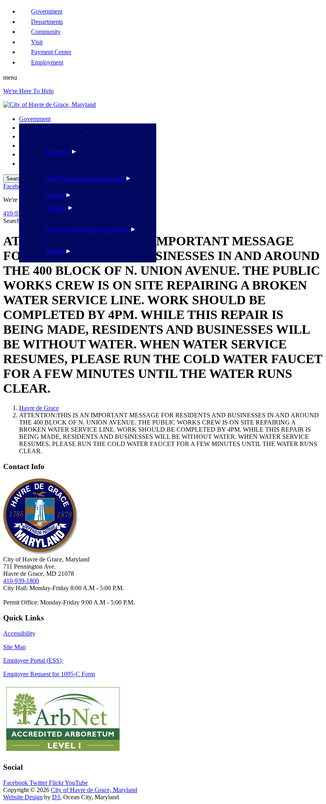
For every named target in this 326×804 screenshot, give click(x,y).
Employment (47, 62)
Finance (55, 251)
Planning (56, 208)
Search (11, 220)
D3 (56, 797)
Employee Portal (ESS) (33, 660)
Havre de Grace (39, 408)
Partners (55, 195)
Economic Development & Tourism (87, 229)
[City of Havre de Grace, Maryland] (49, 104)
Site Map (14, 647)
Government (34, 118)
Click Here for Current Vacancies (85, 178)
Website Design (23, 797)
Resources (58, 152)
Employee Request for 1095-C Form (49, 674)
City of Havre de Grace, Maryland (94, 789)
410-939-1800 (21, 580)
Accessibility (19, 633)
